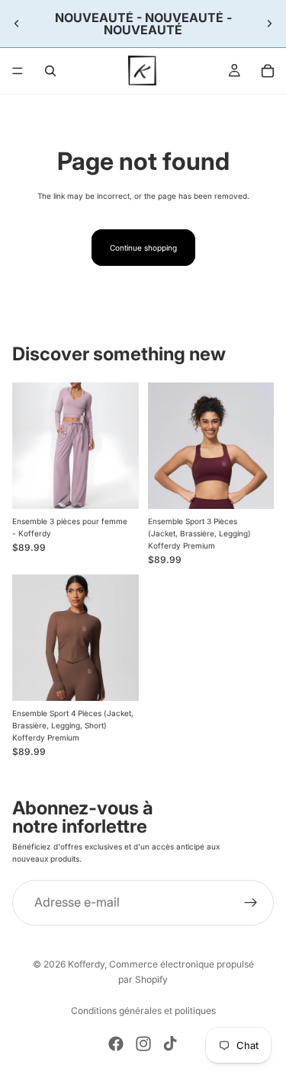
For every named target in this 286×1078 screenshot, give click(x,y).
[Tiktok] (170, 1044)
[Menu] (17, 70)
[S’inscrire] (251, 903)
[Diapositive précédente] (17, 23)
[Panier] (267, 71)
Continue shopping (143, 247)
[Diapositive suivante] (269, 23)
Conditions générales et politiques (143, 1010)
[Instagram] (143, 1044)
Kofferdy (86, 964)
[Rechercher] (50, 71)
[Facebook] (116, 1044)
